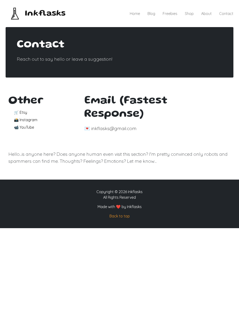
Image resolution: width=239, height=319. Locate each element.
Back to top (119, 216)
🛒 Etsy (20, 112)
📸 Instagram (25, 119)
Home (135, 13)
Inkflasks (45, 14)
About (206, 13)
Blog (151, 13)
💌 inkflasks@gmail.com (110, 128)
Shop (189, 13)
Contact (226, 13)
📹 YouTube (24, 127)
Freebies (170, 13)
